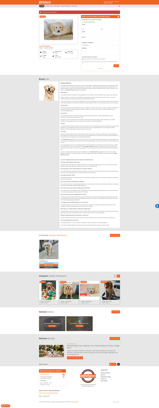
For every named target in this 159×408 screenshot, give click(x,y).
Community (71, 344)
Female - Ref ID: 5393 (86, 301)
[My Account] (119, 6)
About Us (103, 375)
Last (102, 29)
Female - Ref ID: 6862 (45, 301)
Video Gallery (57, 6)
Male (42, 260)
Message (84, 48)
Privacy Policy (116, 401)
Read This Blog (71, 358)
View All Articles (115, 338)
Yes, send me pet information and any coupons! (94, 59)
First (83, 29)
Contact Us (103, 379)
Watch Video (52, 326)
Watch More (116, 312)
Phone (84, 37)
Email (83, 31)
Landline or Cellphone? (88, 42)
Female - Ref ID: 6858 (66, 301)
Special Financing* (105, 373)
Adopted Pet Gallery (65, 6)
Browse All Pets (115, 235)
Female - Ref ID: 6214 (107, 301)
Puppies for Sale (49, 6)
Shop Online (74, 6)
